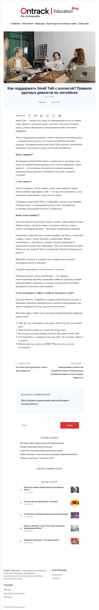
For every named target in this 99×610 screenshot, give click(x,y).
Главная (15, 23)
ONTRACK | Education (17, 607)
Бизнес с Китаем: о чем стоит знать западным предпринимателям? (48, 454)
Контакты (56, 578)
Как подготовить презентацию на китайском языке (42, 443)
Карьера (40, 23)
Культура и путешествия (61, 23)
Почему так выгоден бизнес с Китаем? (36, 447)
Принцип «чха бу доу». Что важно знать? (37, 458)
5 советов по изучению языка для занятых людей (41, 451)
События (83, 23)
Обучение (27, 23)
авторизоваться (29, 404)
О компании (57, 575)
